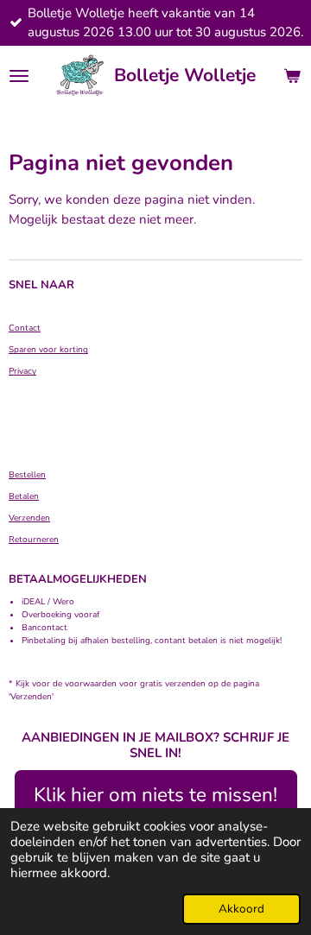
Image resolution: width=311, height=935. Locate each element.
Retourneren (34, 540)
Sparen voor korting (48, 350)
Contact (25, 328)
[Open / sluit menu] (19, 76)
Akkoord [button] (241, 908)
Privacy (22, 371)
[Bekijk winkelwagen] (292, 76)
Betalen (24, 496)
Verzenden (29, 518)
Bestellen (27, 475)
